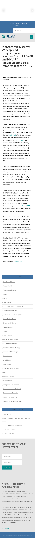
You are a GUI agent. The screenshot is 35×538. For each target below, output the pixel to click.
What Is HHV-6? (8, 414)
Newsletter (9, 23)
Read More (5, 528)
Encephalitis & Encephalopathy (12, 315)
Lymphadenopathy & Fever (11, 368)
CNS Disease (7, 302)
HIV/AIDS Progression (10, 343)
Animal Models (7, 286)
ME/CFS (5, 372)
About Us (15, 23)
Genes (5, 331)
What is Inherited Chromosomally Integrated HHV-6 (16, 419)
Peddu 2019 (12, 135)
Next (31, 10)
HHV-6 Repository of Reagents (12, 425)
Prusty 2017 (20, 140)
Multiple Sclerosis (8, 376)
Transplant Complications (11, 385)
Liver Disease (7, 360)
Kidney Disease (7, 356)
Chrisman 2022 (18, 261)
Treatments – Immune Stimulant (12, 401)
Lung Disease (7, 364)
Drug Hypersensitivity (10, 310)
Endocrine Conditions (9, 319)
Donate (25, 23)
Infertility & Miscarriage (10, 352)
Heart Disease (7, 335)
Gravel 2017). (26, 206)
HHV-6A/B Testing (9, 429)
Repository (17, 25)
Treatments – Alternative (10, 393)
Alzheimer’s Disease (9, 282)
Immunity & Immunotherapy (11, 347)
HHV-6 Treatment (8, 433)
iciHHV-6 (6, 298)
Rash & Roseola (7, 380)
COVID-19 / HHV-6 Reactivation (13, 306)
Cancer (5, 294)
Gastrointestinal (8, 327)
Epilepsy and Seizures (9, 323)
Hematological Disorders (10, 339)
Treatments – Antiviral (10, 397)
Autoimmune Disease (9, 290)
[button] (31, 37)
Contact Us (20, 23)
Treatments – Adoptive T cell (12, 389)
